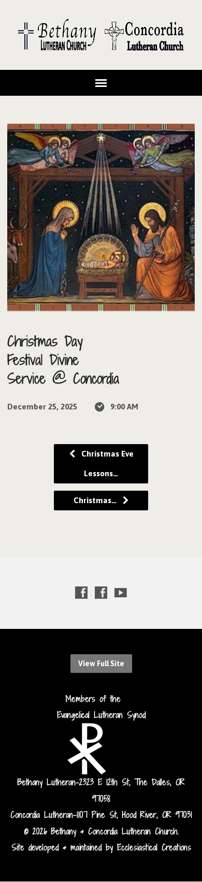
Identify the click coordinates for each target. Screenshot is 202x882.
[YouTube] (120, 592)
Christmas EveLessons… (106, 463)
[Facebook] (81, 592)
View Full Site (101, 663)
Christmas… (96, 500)
